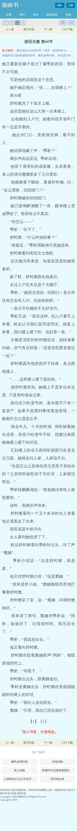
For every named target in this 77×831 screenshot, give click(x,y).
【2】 (43, 721)
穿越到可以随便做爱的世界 (18, 55)
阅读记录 (51, 14)
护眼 (62, 22)
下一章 (48, 29)
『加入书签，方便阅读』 (38, 732)
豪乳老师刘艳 (46, 55)
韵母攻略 (57, 761)
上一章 (10, 29)
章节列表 (28, 29)
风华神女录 (57, 779)
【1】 (33, 721)
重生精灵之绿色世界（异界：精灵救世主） (43, 50)
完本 (35, 14)
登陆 (59, 5)
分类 (8, 14)
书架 (68, 14)
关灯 (71, 22)
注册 (70, 5)
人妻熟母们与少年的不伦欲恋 (20, 779)
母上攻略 (19, 770)
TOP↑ (74, 799)
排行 (22, 14)
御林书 (10, 5)
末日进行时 (64, 55)
